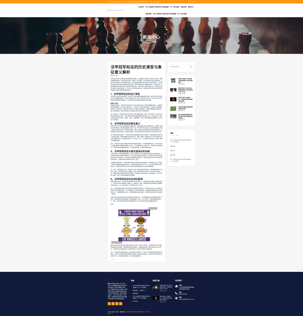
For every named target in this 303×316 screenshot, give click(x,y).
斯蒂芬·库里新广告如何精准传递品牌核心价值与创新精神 (185, 80)
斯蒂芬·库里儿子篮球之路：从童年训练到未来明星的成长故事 (185, 99)
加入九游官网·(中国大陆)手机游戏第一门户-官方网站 (170, 14)
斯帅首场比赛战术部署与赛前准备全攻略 (185, 108)
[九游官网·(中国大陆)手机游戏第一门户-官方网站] (116, 10)
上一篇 (112, 259)
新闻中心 (172, 151)
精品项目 (184, 7)
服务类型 (148, 14)
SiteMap (135, 301)
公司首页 (141, 7)
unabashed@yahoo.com (117, 2)
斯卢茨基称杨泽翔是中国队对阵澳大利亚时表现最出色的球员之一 (185, 116)
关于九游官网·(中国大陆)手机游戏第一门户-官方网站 (162, 7)
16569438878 (156, 2)
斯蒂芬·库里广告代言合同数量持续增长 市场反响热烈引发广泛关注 (185, 89)
